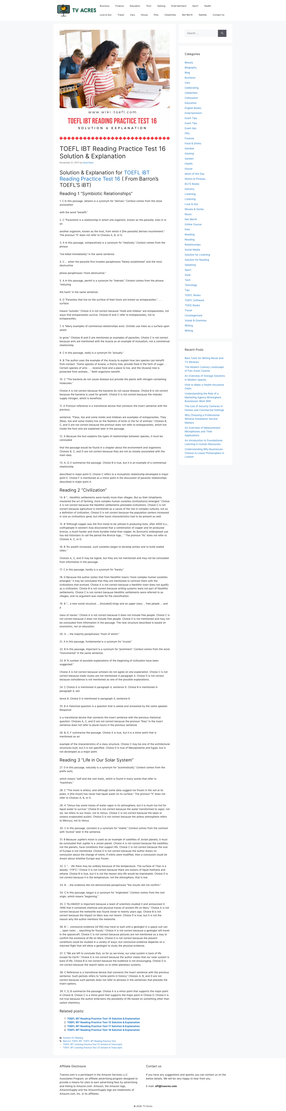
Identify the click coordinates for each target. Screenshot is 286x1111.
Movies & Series (194, 209)
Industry (189, 188)
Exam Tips (191, 118)
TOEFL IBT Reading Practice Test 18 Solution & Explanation (103, 1029)
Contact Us (218, 14)
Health (207, 5)
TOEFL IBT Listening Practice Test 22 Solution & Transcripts (92, 1044)
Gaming (161, 5)
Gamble (203, 14)
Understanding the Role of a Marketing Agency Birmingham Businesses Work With (203, 397)
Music (188, 214)
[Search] (222, 33)
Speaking (190, 264)
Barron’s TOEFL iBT (72, 1041)
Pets (156, 14)
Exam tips (190, 128)
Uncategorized (193, 315)
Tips (187, 290)
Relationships (193, 244)
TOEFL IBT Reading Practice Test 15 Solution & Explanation (103, 1022)
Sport (195, 5)
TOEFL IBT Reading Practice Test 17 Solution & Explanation (103, 1026)
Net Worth (187, 14)
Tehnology (191, 285)
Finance (119, 5)
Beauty (189, 62)
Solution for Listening (197, 254)
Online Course (193, 224)
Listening (190, 194)
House (144, 14)
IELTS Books (192, 183)
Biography (191, 67)
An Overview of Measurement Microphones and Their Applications (202, 431)
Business (104, 5)
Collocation (191, 97)
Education (135, 5)
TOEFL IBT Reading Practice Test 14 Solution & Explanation (103, 1018)
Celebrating (192, 87)
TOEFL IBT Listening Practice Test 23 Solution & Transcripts (92, 1047)
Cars (132, 14)
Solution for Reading (73, 1037)
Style (188, 274)
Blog (187, 72)
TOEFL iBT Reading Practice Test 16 (105, 175)
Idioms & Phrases (195, 178)
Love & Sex (106, 14)
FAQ (187, 133)
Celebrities (170, 14)
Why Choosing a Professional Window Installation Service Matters (202, 419)
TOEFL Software (194, 300)
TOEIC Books (192, 305)
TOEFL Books (193, 295)
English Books (193, 108)
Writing (189, 325)
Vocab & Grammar (196, 320)
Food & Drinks (193, 143)
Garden (189, 158)
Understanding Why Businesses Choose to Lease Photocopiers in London (204, 453)
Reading (190, 234)
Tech (148, 5)
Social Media (192, 249)
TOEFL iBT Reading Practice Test (99, 1041)
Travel (121, 14)
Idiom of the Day (194, 173)
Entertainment (178, 5)
